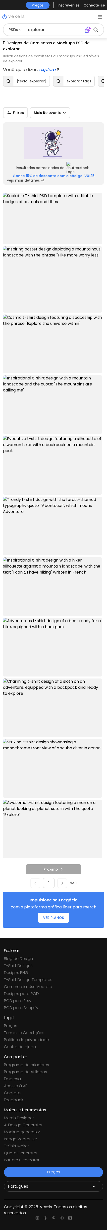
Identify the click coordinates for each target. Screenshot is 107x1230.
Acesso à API (16, 1086)
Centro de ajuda (20, 1047)
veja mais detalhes (23, 180)
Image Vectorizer (20, 1139)
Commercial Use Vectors (28, 987)
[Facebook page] (45, 1218)
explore (48, 69)
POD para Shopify (21, 1008)
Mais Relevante (47, 112)
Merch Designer (19, 1118)
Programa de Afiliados (25, 1072)
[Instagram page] (37, 1218)
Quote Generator (21, 1153)
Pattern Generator (21, 1160)
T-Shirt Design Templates (28, 980)
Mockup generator (22, 1132)
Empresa (12, 1079)
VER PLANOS (53, 917)
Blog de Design (18, 959)
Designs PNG (16, 973)
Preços (10, 1026)
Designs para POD (21, 994)
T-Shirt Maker (16, 1146)
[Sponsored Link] (53, 143)
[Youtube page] (62, 1218)
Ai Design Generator (23, 1125)
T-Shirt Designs (18, 966)
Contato (12, 1093)
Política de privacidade (26, 1040)
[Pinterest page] (54, 1218)
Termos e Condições (24, 1033)
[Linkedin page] (70, 1218)
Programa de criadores (26, 1065)
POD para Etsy (17, 1001)
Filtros (18, 112)
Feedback (13, 1100)
